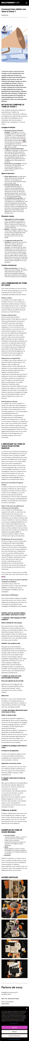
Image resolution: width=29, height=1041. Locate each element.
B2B (24, 140)
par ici (3, 576)
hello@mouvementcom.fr (9, 992)
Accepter (14, 1027)
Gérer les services (14, 1023)
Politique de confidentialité (14, 1039)
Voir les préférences (14, 1035)
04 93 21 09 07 (6, 994)
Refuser (14, 1031)
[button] (26, 1008)
